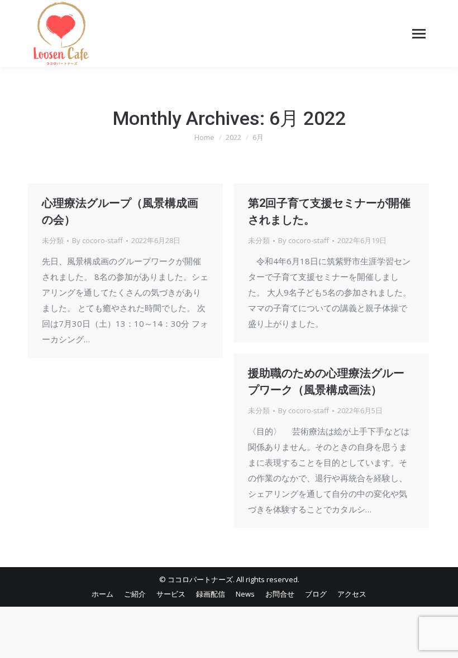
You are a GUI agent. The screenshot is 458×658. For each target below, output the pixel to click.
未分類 (53, 240)
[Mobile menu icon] (419, 34)
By (97, 240)
